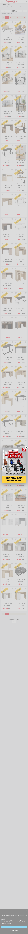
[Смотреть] (14, 465)
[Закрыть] (26, 447)
